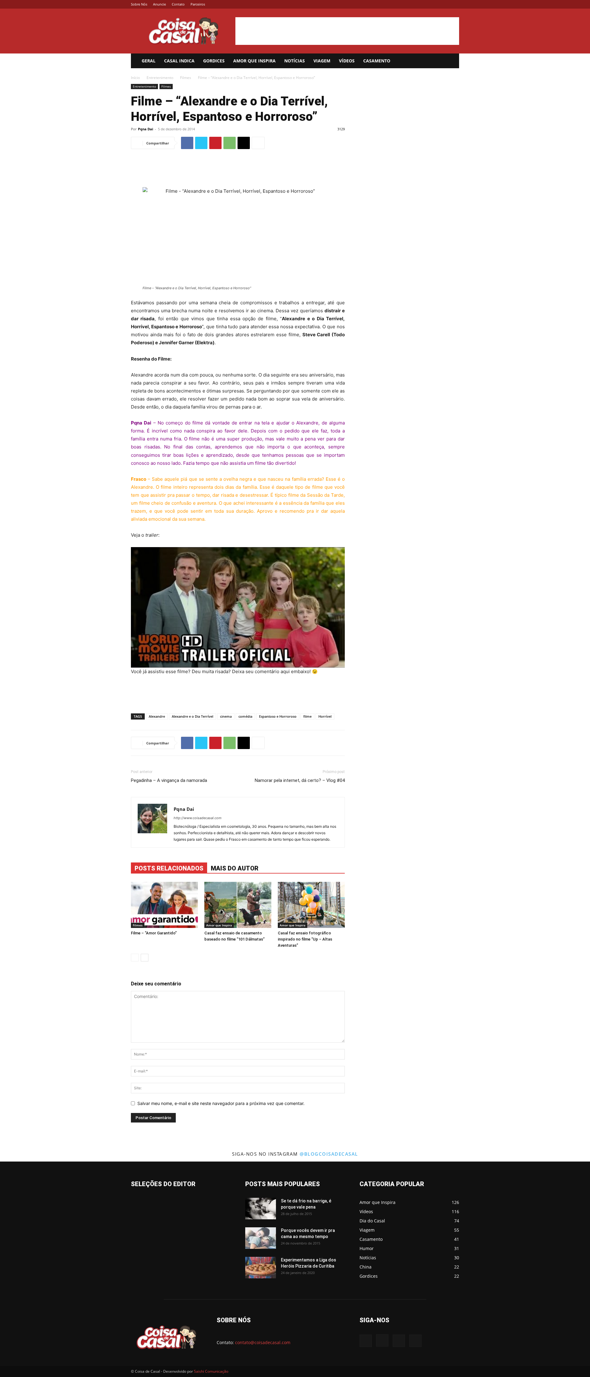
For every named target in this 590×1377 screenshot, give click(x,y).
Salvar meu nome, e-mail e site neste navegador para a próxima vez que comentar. (221, 1103)
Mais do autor (234, 868)
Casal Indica (179, 61)
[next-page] (144, 957)
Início (135, 77)
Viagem (321, 61)
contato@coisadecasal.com (262, 1342)
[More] (258, 143)
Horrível (325, 716)
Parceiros (198, 4)
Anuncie (159, 4)
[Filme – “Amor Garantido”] (164, 905)
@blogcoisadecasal (329, 1154)
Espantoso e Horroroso (278, 716)
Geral (148, 61)
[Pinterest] (215, 143)
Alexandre (157, 716)
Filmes (185, 77)
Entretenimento (160, 77)
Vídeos (347, 61)
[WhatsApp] (229, 143)
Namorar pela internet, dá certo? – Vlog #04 (300, 780)
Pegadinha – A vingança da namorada (169, 780)
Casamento (376, 61)
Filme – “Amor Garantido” (154, 933)
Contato (178, 4)
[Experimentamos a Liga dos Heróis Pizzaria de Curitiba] (260, 1267)
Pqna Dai (145, 129)
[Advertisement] (347, 31)
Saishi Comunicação (211, 1371)
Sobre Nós (139, 4)
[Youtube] (454, 4)
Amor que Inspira (254, 61)
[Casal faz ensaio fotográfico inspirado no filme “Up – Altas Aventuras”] (311, 905)
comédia (245, 716)
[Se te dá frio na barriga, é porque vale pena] (260, 1208)
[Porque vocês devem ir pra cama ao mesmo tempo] (260, 1238)
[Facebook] (424, 4)
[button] (451, 61)
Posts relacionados (169, 868)
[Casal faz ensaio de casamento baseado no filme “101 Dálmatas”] (237, 905)
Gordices (214, 61)
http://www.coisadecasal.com (198, 818)
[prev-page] (135, 957)
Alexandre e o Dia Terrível (192, 716)
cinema (226, 716)
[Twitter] (444, 4)
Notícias (294, 61)
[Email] (244, 143)
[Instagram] (434, 4)
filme (307, 716)
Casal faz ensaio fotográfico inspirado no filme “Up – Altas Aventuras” (305, 939)
